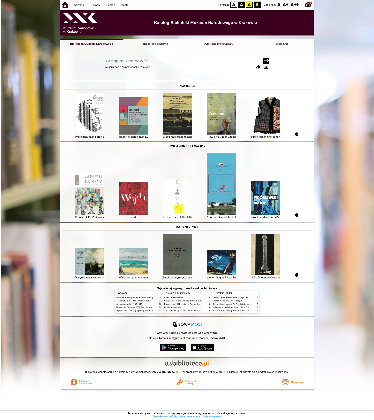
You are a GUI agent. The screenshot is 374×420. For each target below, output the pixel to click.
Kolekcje (145, 67)
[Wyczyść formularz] (258, 67)
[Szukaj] (266, 61)
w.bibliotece (168, 371)
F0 (279, 4)
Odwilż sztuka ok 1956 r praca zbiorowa (134, 301)
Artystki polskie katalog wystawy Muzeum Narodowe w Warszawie (145, 310)
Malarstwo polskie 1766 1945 (129, 304)
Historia (95, 4)
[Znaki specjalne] (266, 67)
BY (257, 4)
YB (249, 4)
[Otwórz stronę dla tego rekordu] (90, 114)
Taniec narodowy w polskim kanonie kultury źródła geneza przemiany (195, 310)
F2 (294, 4)
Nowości (79, 4)
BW (241, 4)
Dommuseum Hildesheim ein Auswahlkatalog (184, 304)
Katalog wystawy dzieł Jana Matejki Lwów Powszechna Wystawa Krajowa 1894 (248, 298)
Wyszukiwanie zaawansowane (122, 67)
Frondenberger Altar (173, 307)
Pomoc (110, 4)
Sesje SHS (281, 43)
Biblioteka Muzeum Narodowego (91, 43)
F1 (286, 4)
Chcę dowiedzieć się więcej (169, 416)
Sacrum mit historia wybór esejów (227, 301)
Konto (125, 4)
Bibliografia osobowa (155, 43)
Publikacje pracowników (218, 43)
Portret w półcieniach (173, 298)
